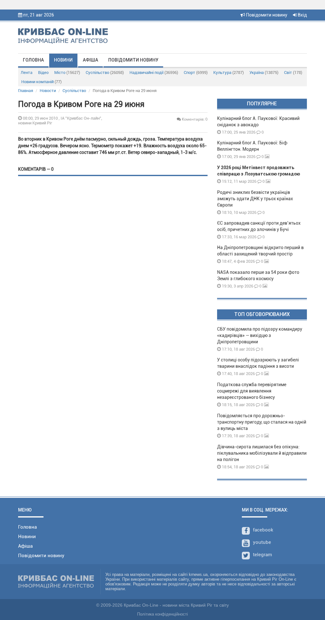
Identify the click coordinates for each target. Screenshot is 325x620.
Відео (43, 72)
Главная (25, 90)
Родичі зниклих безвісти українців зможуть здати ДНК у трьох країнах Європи (255, 199)
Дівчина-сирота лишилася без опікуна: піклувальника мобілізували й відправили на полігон (262, 453)
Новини (63, 60)
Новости (48, 90)
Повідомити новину (266, 14)
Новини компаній (41, 81)
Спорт (196, 72)
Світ (293, 72)
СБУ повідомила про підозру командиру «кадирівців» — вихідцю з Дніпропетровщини (259, 335)
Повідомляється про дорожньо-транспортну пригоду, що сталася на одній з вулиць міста (261, 422)
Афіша (90, 60)
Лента (26, 72)
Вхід (302, 14)
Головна (33, 60)
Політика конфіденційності (162, 614)
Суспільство (105, 72)
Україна (263, 72)
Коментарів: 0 (194, 119)
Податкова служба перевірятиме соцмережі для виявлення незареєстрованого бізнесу (251, 391)
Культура (228, 72)
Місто (67, 72)
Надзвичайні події (153, 72)
